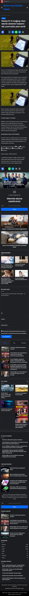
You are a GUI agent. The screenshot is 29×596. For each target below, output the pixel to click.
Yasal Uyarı (18, 594)
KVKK (25, 592)
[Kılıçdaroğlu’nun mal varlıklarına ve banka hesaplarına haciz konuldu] (5, 374)
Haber (8, 15)
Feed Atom (24, 585)
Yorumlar (23, 343)
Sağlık (3, 551)
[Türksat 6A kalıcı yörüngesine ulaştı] (5, 470)
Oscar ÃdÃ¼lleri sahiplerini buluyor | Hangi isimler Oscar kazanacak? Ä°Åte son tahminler (18, 361)
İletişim (9, 592)
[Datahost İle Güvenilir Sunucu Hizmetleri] (7, 404)
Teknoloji (4, 555)
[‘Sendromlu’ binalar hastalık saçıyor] (21, 259)
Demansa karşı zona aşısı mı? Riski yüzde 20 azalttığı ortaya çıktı (7, 266)
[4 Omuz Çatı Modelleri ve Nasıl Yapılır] (21, 388)
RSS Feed (10, 585)
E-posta (3, 319)
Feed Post (14, 586)
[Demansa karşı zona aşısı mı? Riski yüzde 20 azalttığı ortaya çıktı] (7, 260)
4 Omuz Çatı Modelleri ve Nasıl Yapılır (21, 393)
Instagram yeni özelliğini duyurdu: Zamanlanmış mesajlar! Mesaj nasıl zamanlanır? (18, 482)
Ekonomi (4, 544)
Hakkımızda (4, 592)
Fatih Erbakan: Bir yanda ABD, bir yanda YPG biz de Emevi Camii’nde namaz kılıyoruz (18, 354)
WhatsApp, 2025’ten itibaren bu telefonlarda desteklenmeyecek (18, 487)
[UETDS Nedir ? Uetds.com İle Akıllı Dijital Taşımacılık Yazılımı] (7, 388)
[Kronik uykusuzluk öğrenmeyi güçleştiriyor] (21, 273)
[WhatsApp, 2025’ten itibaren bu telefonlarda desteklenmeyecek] (5, 489)
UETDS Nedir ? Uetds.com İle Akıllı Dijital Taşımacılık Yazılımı (6, 395)
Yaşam (3, 557)
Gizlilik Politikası (15, 592)
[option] (14, 180)
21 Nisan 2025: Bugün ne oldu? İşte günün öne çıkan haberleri (21, 426)
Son (14, 343)
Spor (3, 553)
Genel (3, 546)
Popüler (5, 343)
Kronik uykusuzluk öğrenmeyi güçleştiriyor (21, 278)
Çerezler (21, 592)
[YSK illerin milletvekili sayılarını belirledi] (5, 349)
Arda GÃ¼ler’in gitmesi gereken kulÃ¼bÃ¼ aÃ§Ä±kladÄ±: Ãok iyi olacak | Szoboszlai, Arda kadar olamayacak (18, 367)
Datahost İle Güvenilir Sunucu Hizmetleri (12, 1)
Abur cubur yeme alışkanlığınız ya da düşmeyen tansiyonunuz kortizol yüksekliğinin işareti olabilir (7, 280)
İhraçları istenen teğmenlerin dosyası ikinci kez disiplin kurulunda (17, 534)
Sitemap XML (4, 585)
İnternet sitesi (4, 325)
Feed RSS (19, 585)
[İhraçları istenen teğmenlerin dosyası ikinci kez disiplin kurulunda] (5, 535)
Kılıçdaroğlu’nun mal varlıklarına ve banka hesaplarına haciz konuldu (18, 373)
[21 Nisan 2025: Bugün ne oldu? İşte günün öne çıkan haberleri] (21, 412)
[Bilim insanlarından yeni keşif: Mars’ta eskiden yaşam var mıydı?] (5, 476)
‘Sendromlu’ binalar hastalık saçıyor (20, 265)
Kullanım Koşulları (11, 594)
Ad (2, 313)
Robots (14, 585)
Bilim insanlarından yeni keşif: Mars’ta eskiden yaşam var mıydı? (18, 475)
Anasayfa (4, 15)
